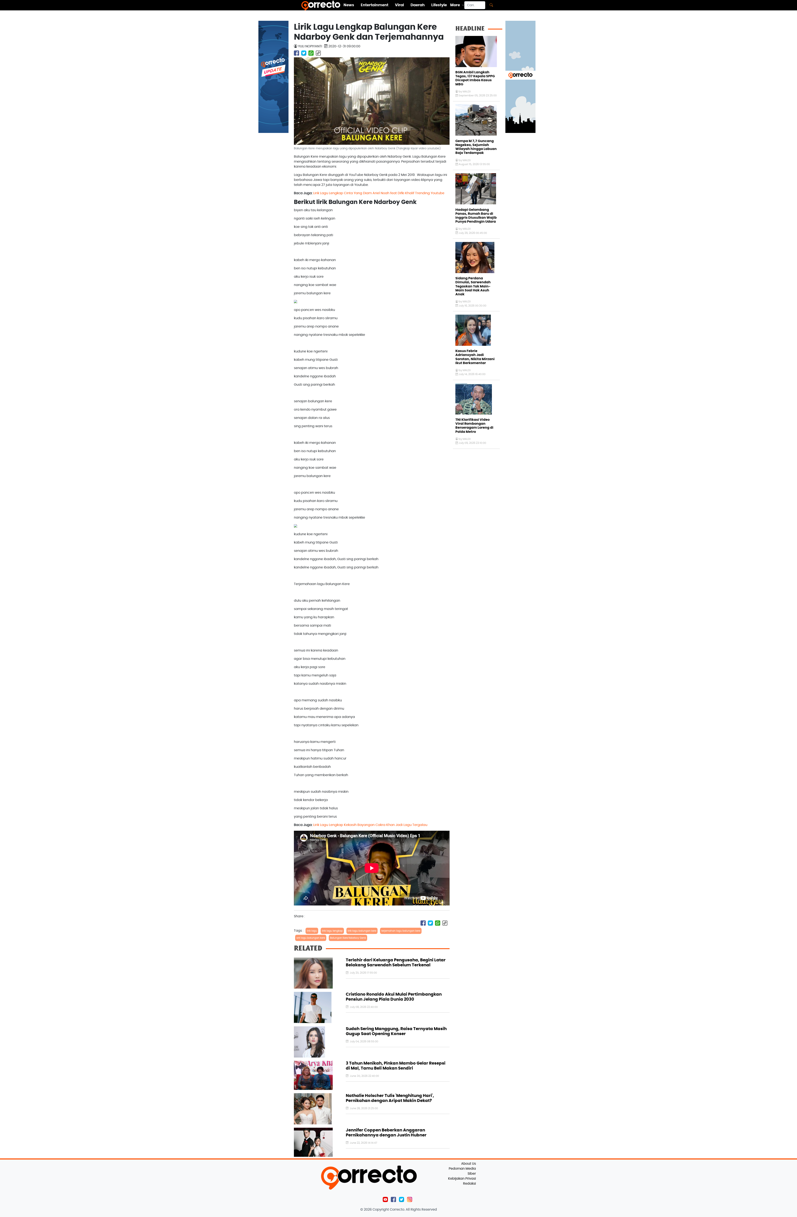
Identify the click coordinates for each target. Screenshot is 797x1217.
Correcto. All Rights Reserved (413, 1209)
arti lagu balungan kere (310, 938)
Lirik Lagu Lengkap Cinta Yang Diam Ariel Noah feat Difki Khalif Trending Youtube (378, 193)
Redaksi (469, 1183)
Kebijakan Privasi (462, 1178)
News (348, 5)
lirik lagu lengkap (332, 931)
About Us (468, 1163)
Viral (399, 5)
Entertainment (374, 5)
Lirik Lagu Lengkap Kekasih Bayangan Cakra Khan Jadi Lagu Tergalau (370, 825)
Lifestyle (439, 5)
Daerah (418, 5)
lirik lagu (312, 931)
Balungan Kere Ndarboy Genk (348, 938)
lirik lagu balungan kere (362, 931)
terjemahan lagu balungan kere (400, 931)
